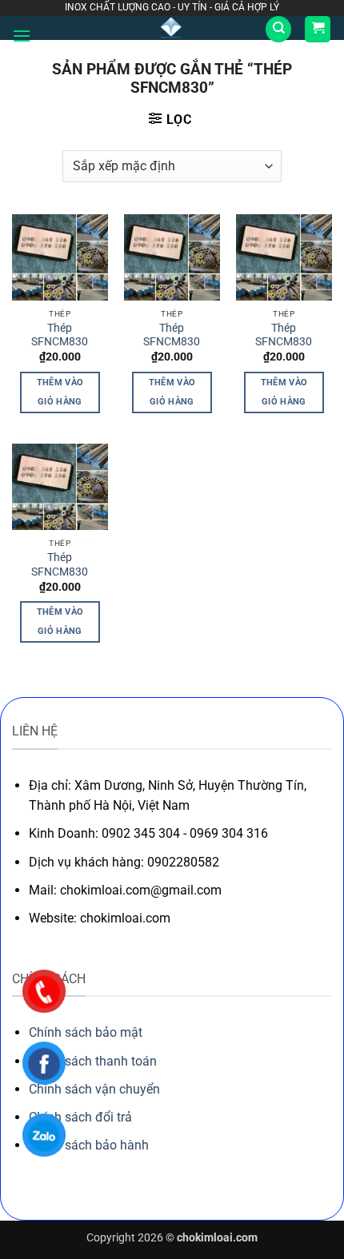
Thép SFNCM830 (59, 335)
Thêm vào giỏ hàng (60, 392)
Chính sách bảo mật (85, 1032)
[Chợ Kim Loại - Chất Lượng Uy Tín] (171, 28)
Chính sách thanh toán (93, 1061)
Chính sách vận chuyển (94, 1089)
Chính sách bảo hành (89, 1145)
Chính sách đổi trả (80, 1117)
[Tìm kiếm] (278, 29)
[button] (21, 35)
